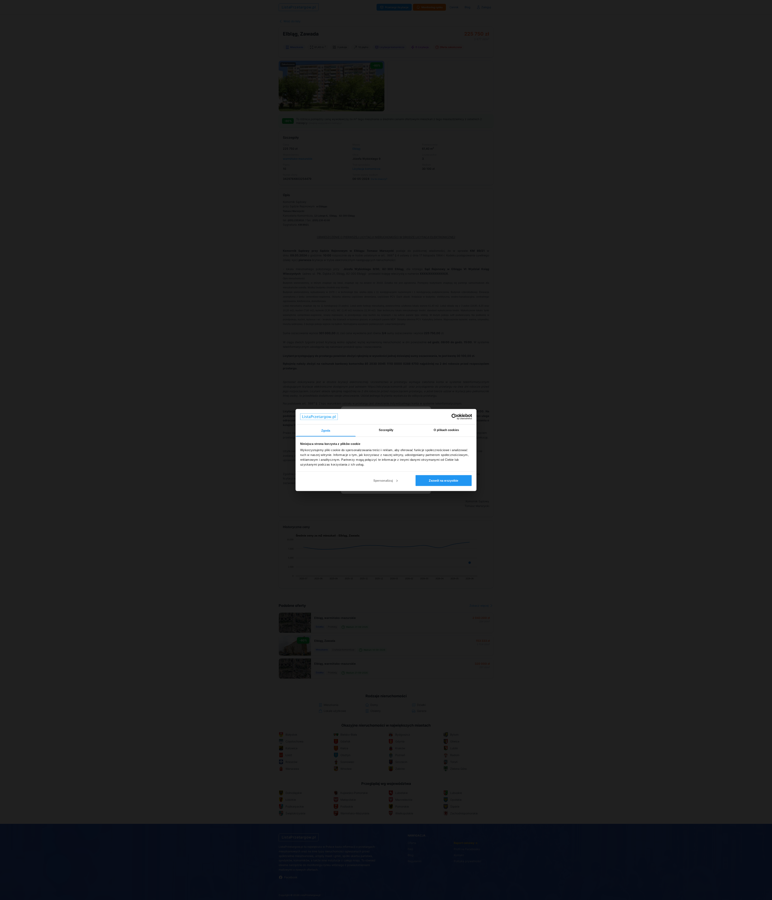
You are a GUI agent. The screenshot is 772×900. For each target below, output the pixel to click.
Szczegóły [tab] (386, 430)
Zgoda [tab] (325, 430)
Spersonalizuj (383, 480)
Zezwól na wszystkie (443, 480)
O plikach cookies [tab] (446, 430)
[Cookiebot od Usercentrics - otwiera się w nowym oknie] (454, 417)
